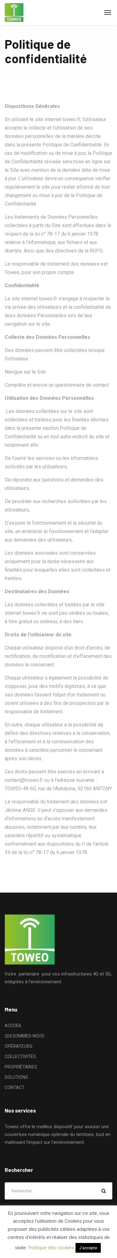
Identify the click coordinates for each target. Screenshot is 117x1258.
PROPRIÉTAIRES (21, 1066)
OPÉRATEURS (18, 1046)
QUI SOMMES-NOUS (24, 1035)
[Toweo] (14, 12)
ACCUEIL (13, 1025)
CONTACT (15, 1087)
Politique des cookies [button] (51, 1247)
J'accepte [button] (88, 1247)
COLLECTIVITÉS (20, 1056)
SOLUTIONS (16, 1077)
